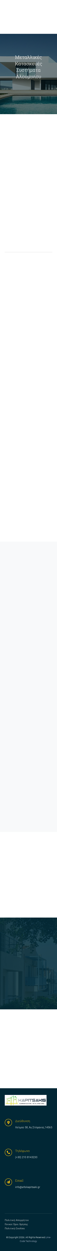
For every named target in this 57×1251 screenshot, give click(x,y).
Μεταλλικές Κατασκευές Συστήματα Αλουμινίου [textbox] (28, 67)
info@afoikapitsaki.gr (27, 1187)
